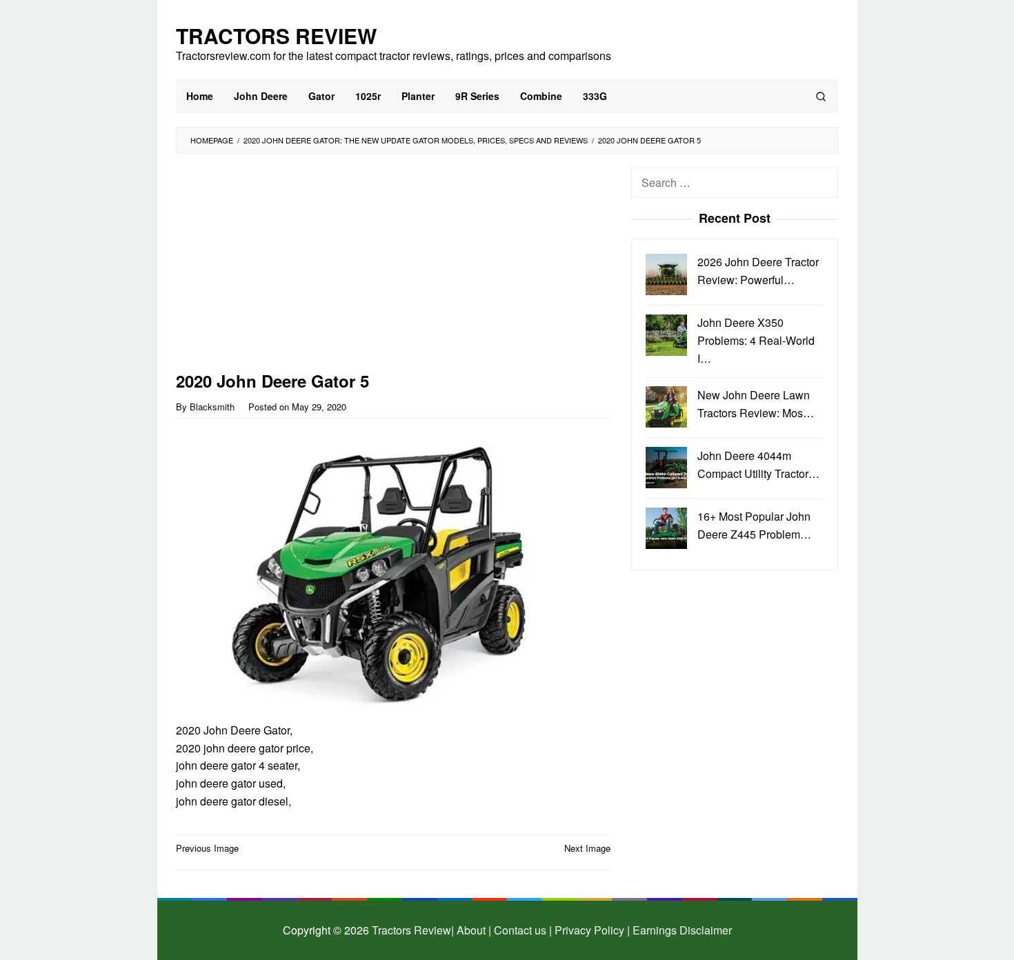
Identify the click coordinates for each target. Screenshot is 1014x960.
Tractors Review (276, 35)
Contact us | (521, 930)
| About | (471, 930)
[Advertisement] (393, 269)
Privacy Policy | (591, 930)
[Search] (821, 96)
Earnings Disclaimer (681, 930)
